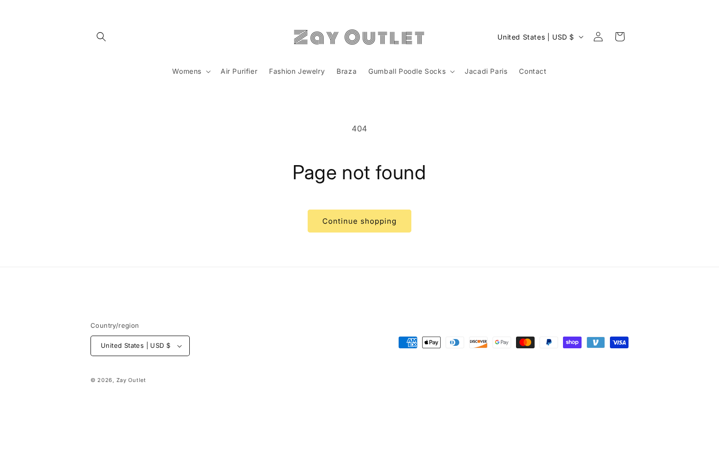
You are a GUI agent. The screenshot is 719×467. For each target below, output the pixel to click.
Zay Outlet (131, 380)
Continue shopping (359, 221)
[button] (101, 36)
